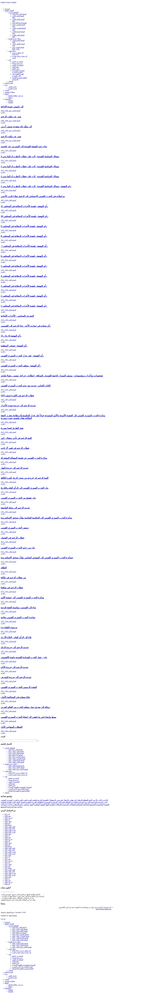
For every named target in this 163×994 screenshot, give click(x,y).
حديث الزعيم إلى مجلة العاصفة (15, 508)
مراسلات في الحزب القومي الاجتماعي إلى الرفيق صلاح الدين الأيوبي (33, 196)
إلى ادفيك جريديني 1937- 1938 (17, 773)
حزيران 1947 (8, 861)
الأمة (90, 800)
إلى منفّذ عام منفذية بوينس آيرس (16, 126)
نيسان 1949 (8, 821)
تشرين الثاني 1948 (10, 830)
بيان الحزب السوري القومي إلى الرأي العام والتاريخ (24, 488)
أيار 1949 (7, 819)
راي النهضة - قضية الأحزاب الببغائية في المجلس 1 (24, 306)
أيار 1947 (7, 862)
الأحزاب (105, 800)
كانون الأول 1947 (10, 850)
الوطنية (37, 805)
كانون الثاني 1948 (10, 848)
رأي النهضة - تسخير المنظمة (14, 345)
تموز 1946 (8, 880)
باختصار (7, 792)
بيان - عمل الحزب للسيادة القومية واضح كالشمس (24, 657)
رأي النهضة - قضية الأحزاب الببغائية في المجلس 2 (24, 296)
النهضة (42, 805)
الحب (25, 800)
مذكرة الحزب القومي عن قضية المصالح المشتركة (24, 458)
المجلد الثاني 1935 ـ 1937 (8, 150)
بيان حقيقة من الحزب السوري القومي (18, 498)
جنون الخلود (12, 785)
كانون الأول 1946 (10, 871)
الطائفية (40, 802)
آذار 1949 (7, 823)
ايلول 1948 (8, 834)
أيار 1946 (7, 884)
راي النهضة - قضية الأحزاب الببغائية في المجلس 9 (24, 226)
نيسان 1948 (8, 843)
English (3, 2)
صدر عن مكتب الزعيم (11, 116)
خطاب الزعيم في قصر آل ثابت (15, 448)
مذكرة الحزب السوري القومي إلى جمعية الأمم (22, 597)
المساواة (79, 805)
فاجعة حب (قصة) (13, 778)
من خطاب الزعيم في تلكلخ (13, 577)
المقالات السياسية (69, 805)
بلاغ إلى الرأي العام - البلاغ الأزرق (16, 637)
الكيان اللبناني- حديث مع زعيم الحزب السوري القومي (26, 385)
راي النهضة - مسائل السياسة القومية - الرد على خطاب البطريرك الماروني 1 (36, 186)
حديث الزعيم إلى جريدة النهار (14, 468)
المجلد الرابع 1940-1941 (15, 755)
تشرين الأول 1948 (10, 832)
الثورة (29, 800)
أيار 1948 (7, 841)
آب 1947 (7, 857)
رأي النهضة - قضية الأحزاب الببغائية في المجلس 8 (24, 236)
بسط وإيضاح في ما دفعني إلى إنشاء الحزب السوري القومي (28, 717)
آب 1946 (7, 878)
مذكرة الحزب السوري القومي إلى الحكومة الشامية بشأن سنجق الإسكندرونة (36, 518)
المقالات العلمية (55, 805)
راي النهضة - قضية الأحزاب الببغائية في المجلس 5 (24, 266)
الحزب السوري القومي (9, 800)
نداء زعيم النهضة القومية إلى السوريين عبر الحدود (24, 146)
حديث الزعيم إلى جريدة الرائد (15, 647)
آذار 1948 (7, 844)
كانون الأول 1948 (10, 828)
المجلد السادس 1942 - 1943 (16, 758)
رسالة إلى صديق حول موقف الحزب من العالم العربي (25, 707)
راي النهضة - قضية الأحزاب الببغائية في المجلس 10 (24, 216)
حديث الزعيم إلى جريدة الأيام (14, 667)
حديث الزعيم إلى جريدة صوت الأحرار (18, 405)
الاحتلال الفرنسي (62, 800)
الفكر (17, 802)
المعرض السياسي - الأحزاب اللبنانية (17, 316)
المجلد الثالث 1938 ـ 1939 (16, 753)
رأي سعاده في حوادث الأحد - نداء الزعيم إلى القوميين (26, 326)
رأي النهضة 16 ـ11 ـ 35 (11, 336)
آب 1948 (7, 836)
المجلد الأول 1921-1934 (15, 749)
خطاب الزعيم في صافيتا (12, 587)
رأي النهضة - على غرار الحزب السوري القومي (22, 355)
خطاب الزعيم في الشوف (12, 538)
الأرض (94, 800)
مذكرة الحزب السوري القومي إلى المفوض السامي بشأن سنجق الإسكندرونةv (37, 557)
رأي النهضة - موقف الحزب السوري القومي (21, 365)
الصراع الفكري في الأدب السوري (18, 789)
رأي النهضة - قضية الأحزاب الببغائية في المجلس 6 (24, 256)
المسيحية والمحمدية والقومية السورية (20, 787)
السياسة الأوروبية (90, 802)
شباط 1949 (8, 825)
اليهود (31, 805)
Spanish (14, 2)
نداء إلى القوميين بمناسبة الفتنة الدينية (18, 607)
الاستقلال (52, 800)
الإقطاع (85, 800)
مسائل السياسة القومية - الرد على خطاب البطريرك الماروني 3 (30, 166)
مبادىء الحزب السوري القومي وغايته (18, 617)
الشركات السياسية (57, 802)
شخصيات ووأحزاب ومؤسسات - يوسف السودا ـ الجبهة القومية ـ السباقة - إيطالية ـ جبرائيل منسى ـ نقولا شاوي (52, 375)
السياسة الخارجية (77, 802)
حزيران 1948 (8, 839)
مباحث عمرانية (16, 807)
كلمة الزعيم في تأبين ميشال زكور (16, 438)
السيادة (100, 802)
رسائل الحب (8, 771)
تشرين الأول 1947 (10, 853)
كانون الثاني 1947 (10, 870)
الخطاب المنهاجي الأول (11, 727)
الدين (105, 802)
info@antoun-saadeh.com (103, 909)
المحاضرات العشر (14, 782)
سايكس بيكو (24, 805)
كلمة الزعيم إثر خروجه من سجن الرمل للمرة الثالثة (24, 478)
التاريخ (39, 800)
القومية (106, 805)
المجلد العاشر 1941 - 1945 (16, 767)
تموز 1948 (8, 837)
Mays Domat (13, 915)
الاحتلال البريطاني (76, 800)
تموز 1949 (8, 816)
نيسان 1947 (8, 864)
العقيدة (28, 802)
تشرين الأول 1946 (10, 875)
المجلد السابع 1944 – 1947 (16, 760)
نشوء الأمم (11, 783)
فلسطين (16, 805)
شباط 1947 (8, 868)
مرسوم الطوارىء (9, 627)
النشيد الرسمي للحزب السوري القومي (19, 687)
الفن (13, 802)
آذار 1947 (7, 866)
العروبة (34, 802)
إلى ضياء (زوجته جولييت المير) (17, 775)
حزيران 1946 (8, 882)
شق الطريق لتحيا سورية (12, 428)
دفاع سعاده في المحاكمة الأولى (15, 697)
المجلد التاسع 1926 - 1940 (16, 766)
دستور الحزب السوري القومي (15, 528)
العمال (22, 802)
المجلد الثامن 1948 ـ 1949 (16, 762)
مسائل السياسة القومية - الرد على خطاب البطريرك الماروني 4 (30, 156)
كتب (6, 776)
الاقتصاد (45, 800)
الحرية (20, 800)
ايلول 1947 (8, 855)
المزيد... (3, 112)
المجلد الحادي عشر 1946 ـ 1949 (10, 111)
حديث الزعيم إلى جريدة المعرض (16, 677)
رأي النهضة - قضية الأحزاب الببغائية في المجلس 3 (24, 286)
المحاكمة (86, 805)
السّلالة (67, 802)
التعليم (34, 800)
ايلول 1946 (8, 877)
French (8, 2)
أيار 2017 (7, 814)
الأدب (99, 800)
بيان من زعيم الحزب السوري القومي (18, 547)
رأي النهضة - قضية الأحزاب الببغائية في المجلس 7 (24, 246)
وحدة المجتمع (6, 807)
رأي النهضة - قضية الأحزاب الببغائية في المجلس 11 (24, 206)
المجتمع (93, 805)
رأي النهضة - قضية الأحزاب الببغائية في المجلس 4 (24, 276)
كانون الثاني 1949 (10, 827)
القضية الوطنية (6, 802)
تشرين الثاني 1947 (10, 852)
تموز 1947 (8, 859)
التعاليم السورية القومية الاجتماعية (19, 791)
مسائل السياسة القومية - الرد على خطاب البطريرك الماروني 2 (30, 176)
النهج (47, 805)
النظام (4, 567)
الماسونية (99, 805)
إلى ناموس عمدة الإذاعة (12, 106)
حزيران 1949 (8, 818)
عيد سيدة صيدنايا (13, 780)
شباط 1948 (8, 846)
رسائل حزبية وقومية (11, 764)
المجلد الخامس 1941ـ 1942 (16, 757)
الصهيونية (46, 802)
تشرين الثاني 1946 (10, 873)
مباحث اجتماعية (7, 805)
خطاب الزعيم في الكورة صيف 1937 (17, 395)
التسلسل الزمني (10, 748)
